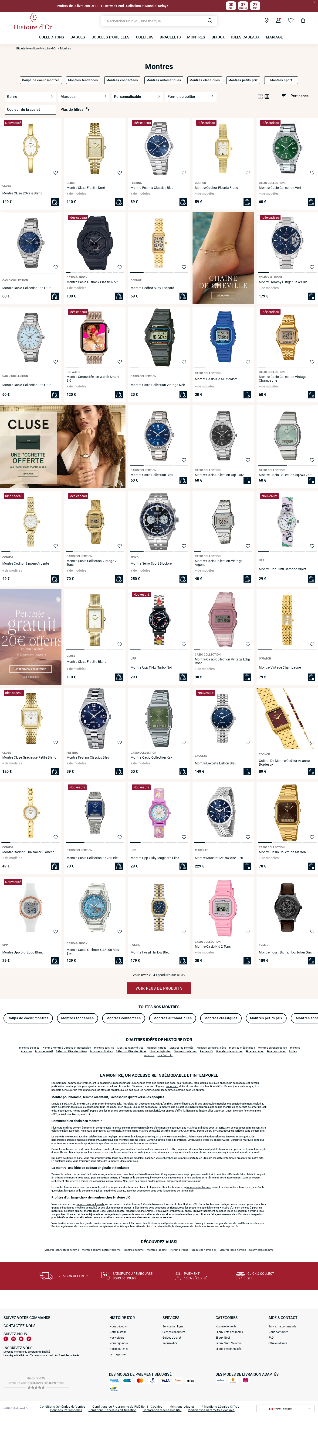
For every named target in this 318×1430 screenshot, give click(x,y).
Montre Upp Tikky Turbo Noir (152, 667)
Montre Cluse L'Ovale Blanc (22, 193)
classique (63, 1110)
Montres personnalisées (211, 1047)
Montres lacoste (157, 1249)
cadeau (172, 1177)
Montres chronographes (272, 1047)
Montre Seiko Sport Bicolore (151, 563)
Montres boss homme (233, 1249)
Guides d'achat (171, 1337)
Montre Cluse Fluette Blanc (86, 661)
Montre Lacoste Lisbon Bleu (215, 763)
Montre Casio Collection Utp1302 (26, 288)
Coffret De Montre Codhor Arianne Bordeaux (284, 762)
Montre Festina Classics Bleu (152, 188)
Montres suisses (29, 1047)
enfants (200, 1089)
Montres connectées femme (61, 1249)
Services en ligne (172, 1326)
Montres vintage (156, 1047)
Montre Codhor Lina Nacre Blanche (28, 852)
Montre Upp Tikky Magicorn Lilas (155, 858)
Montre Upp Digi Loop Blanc (23, 952)
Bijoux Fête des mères (229, 1332)
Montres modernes (185, 1051)
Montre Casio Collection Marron (282, 852)
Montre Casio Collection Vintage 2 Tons (92, 562)
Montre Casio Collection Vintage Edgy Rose (222, 661)
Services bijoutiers (173, 1332)
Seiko (198, 1139)
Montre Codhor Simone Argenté (25, 563)
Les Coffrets (165, 1055)
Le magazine (117, 1354)
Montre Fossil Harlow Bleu (150, 952)
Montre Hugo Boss (95, 1210)
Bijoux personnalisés (228, 1349)
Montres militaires (101, 1051)
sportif (85, 1110)
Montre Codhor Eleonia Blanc (216, 188)
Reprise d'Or (169, 1343)
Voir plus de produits (159, 988)
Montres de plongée (181, 1047)
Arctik (149, 1210)
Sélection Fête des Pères (131, 1051)
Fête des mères (276, 1051)
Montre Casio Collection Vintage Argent (218, 562)
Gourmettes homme (261, 1249)
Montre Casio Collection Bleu (152, 475)
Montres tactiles (104, 1047)
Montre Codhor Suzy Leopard (152, 288)
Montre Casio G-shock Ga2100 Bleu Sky (93, 951)
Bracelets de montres (229, 1051)
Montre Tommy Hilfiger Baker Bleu (284, 282)
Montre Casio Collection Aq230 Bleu (93, 858)
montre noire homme (198, 1187)
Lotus (191, 1139)
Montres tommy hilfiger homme (101, 1249)
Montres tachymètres (130, 1047)
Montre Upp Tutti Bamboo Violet (282, 569)
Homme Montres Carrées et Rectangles (67, 1047)
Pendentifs (206, 1051)
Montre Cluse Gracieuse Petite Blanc (29, 757)
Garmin (151, 1139)
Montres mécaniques (242, 1047)
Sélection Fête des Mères (71, 1051)
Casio (142, 1139)
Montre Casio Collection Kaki (152, 757)
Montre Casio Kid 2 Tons (213, 946)
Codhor (141, 1210)
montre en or (230, 1107)
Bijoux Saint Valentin (229, 1343)
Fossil (169, 1139)
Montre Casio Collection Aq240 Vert (285, 475)
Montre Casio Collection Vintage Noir (158, 385)
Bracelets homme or (204, 1249)
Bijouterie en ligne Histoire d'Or (36, 48)
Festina (160, 1139)
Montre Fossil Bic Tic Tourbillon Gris (285, 952)
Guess (226, 1139)
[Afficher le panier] (299, 21)
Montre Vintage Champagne (280, 667)
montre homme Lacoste (91, 1204)
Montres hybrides (160, 1051)
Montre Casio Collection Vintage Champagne (282, 378)
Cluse (206, 1139)
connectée (172, 1086)
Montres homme (134, 1249)
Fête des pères (255, 1051)
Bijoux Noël (223, 1337)
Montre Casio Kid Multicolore (216, 379)
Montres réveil (44, 1051)
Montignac (180, 1139)
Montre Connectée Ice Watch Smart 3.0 (93, 378)
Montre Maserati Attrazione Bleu (219, 858)
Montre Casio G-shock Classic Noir (92, 282)
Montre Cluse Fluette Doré (86, 188)
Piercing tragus (179, 1249)
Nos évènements (226, 1326)
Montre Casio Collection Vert (280, 188)
